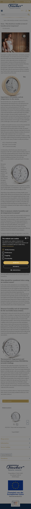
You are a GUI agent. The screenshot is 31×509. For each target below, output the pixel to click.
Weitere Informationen (8, 246)
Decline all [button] (16, 266)
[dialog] (15, 254)
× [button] (27, 238)
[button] (15, 270)
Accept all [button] (16, 262)
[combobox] (25, 238)
